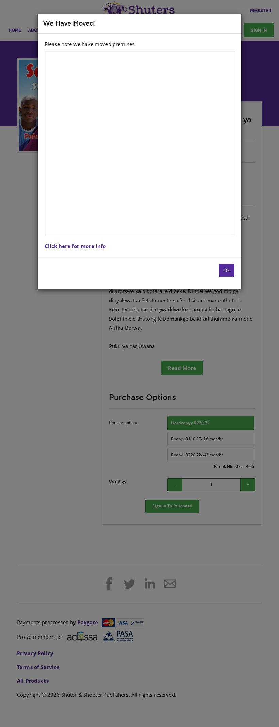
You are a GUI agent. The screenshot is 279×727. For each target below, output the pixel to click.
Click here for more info (75, 246)
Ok (226, 270)
